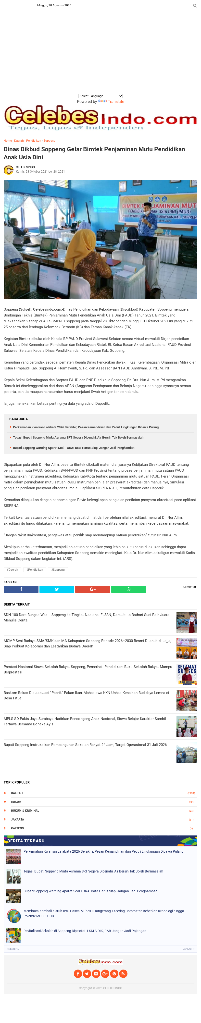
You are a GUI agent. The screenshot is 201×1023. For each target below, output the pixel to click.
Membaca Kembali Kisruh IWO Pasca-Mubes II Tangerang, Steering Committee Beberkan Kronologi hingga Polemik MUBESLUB (104, 913)
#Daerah (12, 569)
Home (8, 140)
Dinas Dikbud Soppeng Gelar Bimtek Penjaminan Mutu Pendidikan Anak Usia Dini (94, 153)
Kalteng (17, 828)
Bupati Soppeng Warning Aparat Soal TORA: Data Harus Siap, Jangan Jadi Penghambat (73, 448)
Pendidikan (33, 140)
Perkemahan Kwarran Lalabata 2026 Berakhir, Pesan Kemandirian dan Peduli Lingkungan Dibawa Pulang (86, 427)
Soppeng (49, 140)
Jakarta (17, 819)
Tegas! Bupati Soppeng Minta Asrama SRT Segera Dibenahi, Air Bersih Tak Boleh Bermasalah (78, 437)
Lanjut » (189, 948)
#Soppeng (58, 569)
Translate (116, 101)
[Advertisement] (100, 56)
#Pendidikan (34, 569)
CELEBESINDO (112, 988)
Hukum (16, 802)
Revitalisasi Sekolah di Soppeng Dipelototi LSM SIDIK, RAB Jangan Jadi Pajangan (85, 931)
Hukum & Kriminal (25, 810)
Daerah (19, 140)
